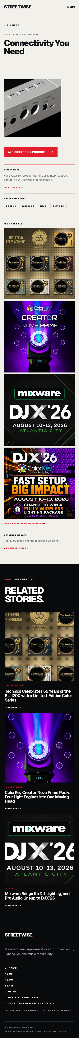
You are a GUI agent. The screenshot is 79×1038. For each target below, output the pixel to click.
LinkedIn (11, 206)
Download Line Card (21, 997)
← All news (11, 25)
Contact (12, 991)
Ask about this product (30, 152)
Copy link (58, 206)
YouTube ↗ (48, 1010)
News (9, 973)
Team (9, 985)
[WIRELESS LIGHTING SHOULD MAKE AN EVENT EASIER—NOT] (39, 483)
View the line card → (16, 548)
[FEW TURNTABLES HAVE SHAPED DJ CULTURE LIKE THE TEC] (39, 263)
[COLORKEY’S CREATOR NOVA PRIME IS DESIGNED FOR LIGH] (39, 336)
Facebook (28, 206)
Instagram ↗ (12, 1010)
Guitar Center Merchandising (29, 1003)
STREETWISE (18, 7)
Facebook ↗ (31, 1010)
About (10, 979)
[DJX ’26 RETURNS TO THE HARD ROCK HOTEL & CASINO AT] (39, 410)
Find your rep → (13, 187)
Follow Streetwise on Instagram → (26, 524)
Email (43, 206)
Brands (11, 967)
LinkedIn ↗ (65, 1010)
